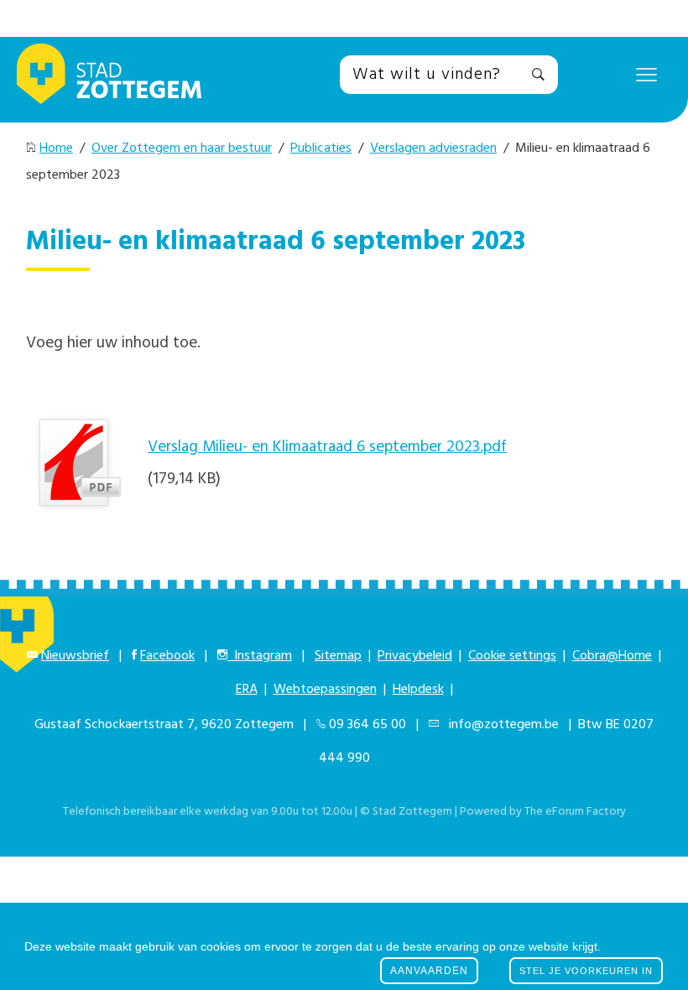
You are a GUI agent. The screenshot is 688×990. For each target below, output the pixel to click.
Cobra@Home (612, 656)
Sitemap (338, 656)
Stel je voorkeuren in (586, 971)
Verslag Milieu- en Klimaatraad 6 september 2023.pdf (327, 447)
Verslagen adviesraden (433, 148)
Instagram (259, 656)
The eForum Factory (575, 811)
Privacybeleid (415, 656)
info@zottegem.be (500, 725)
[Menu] (646, 74)
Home (56, 148)
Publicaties (321, 148)
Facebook (167, 656)
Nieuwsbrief (75, 656)
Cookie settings (512, 656)
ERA (247, 690)
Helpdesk (418, 690)
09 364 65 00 (367, 725)
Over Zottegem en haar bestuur (181, 148)
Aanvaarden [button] (429, 971)
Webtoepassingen (325, 690)
